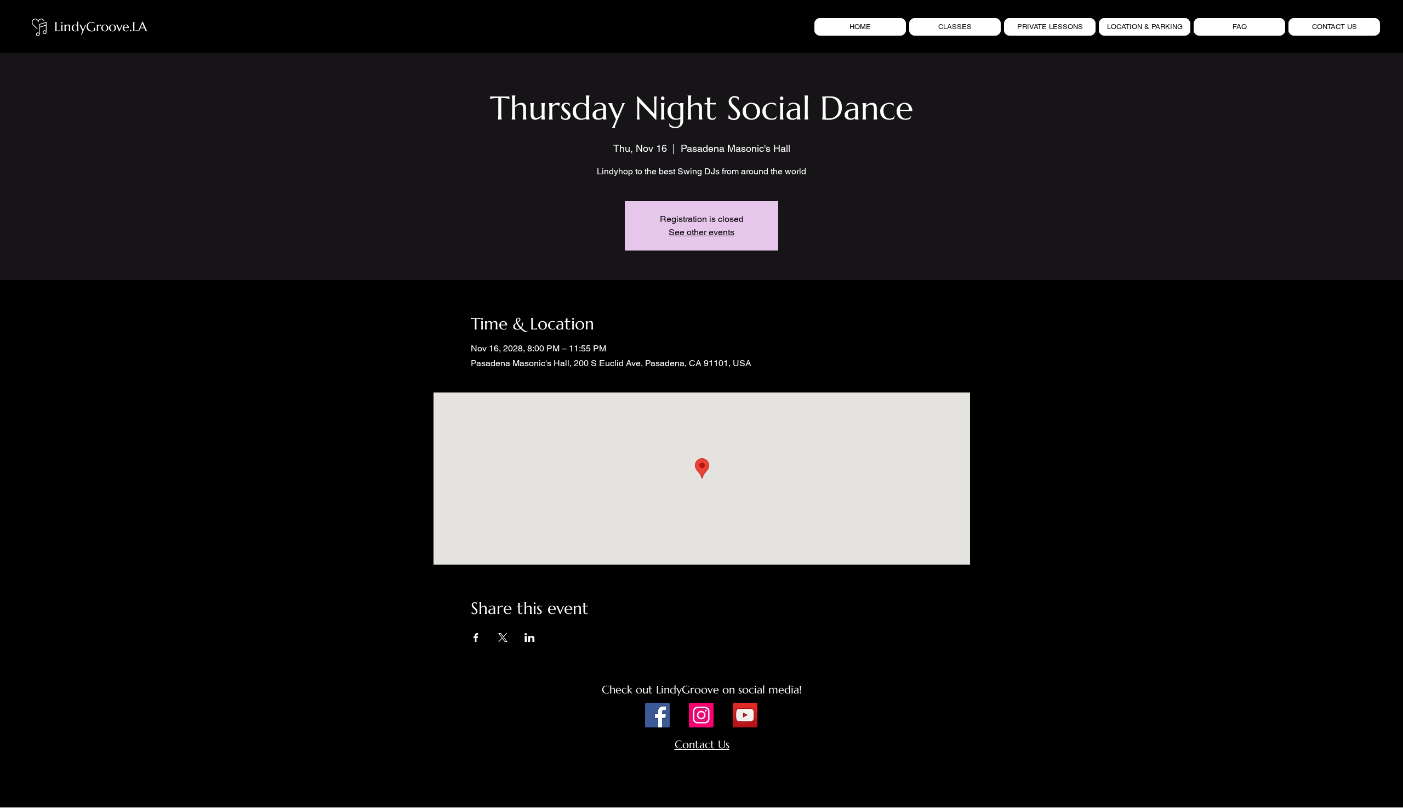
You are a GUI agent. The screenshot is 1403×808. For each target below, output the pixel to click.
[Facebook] (657, 715)
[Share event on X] (503, 637)
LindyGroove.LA (100, 27)
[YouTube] (745, 715)
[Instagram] (701, 715)
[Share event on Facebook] (476, 637)
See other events (701, 232)
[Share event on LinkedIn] (529, 637)
